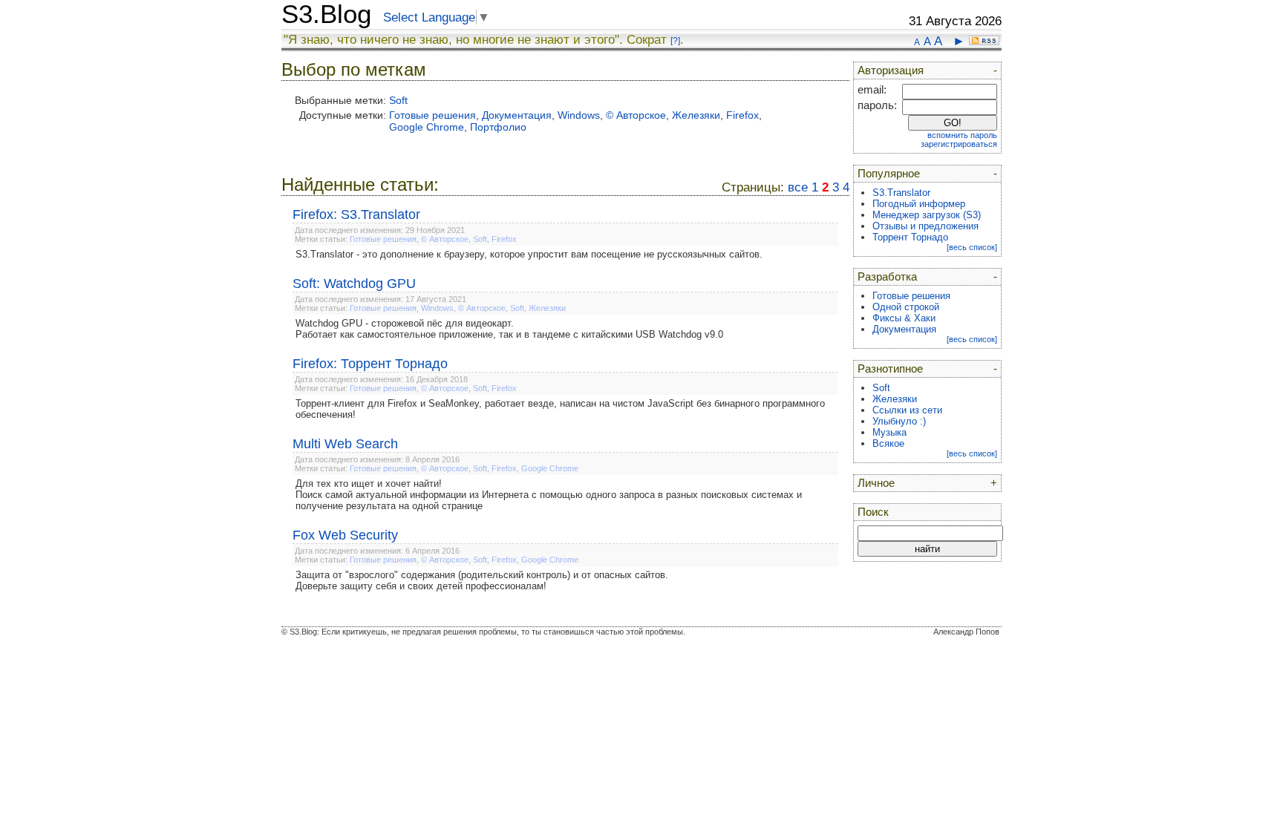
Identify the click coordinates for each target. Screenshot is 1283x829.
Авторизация (891, 70)
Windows (579, 115)
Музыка (889, 432)
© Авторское (636, 115)
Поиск (873, 512)
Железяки (696, 115)
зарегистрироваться (959, 144)
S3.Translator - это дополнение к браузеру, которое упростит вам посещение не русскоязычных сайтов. (529, 254)
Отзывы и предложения (925, 226)
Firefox (742, 115)
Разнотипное (890, 369)
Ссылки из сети (907, 410)
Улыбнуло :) (899, 421)
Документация (517, 115)
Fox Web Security (345, 535)
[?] (675, 41)
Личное (876, 483)
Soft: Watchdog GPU (354, 283)
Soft (398, 100)
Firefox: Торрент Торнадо (370, 363)
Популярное (889, 174)
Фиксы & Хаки (904, 318)
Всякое (888, 443)
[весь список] (972, 247)
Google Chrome (426, 127)
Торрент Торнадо (910, 237)
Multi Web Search (345, 443)
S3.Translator (901, 192)
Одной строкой (905, 306)
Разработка (887, 277)
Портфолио (498, 127)
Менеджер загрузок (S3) (926, 214)
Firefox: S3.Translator (356, 214)
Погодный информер (918, 203)
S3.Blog (326, 14)
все (798, 187)
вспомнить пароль (962, 135)
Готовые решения (432, 115)
